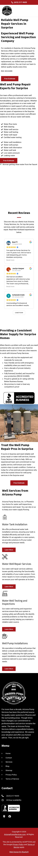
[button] (34, 10)
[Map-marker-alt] (4, 816)
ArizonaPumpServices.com (15, 834)
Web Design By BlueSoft (19, 852)
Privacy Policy (18, 844)
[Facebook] (9, 816)
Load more (19, 313)
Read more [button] (10, 260)
